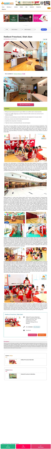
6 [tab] (28, 25)
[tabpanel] (10, 18)
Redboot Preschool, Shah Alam (14, 314)
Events (21, 7)
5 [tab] (27, 25)
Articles (16, 7)
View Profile (41, 334)
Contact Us (38, 7)
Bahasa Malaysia (18, 73)
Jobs (26, 7)
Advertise (32, 7)
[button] (49, 8)
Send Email (28, 330)
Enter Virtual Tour (25, 104)
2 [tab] (24, 25)
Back (7, 29)
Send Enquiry (33, 334)
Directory (9, 7)
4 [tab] (26, 25)
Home (3, 7)
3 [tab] (25, 25)
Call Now (23, 447)
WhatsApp (8, 447)
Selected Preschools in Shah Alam (28, 374)
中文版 (23, 73)
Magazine (4, 9)
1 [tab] (23, 25)
